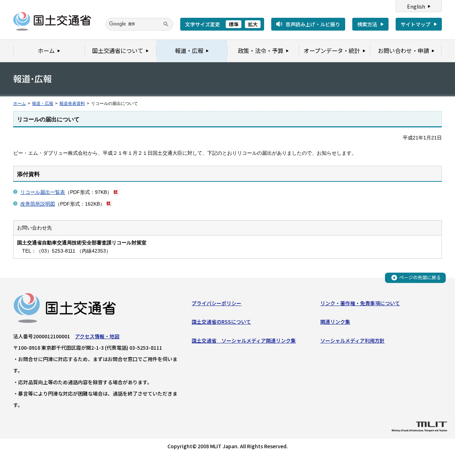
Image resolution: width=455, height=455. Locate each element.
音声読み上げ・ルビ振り (312, 24)
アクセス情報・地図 (97, 336)
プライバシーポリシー (216, 303)
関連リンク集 (335, 321)
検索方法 (367, 24)
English (416, 6)
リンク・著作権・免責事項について (360, 303)
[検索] (166, 24)
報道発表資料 (72, 103)
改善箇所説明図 (37, 204)
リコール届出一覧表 (42, 192)
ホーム (19, 103)
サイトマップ (415, 24)
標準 (234, 24)
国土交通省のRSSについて (221, 321)
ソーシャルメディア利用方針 (352, 340)
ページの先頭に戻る (420, 277)
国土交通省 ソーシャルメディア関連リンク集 (244, 340)
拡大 (253, 24)
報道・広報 (42, 103)
